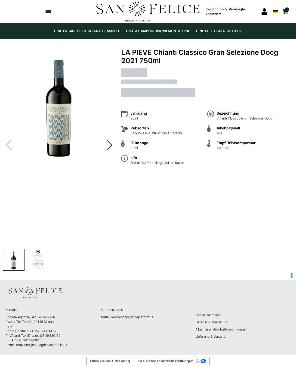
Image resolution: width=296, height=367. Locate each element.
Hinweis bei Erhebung (110, 361)
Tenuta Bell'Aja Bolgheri (219, 31)
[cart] (285, 11)
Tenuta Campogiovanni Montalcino (157, 31)
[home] (148, 11)
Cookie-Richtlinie (207, 315)
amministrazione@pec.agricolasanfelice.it (36, 345)
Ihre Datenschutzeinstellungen (166, 361)
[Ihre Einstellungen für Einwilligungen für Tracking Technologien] (291, 275)
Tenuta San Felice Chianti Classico (86, 31)
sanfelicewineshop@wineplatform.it (127, 317)
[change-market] (232, 11)
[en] (275, 5)
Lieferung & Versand (210, 336)
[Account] (264, 11)
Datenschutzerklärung (211, 322)
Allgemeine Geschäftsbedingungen (221, 329)
